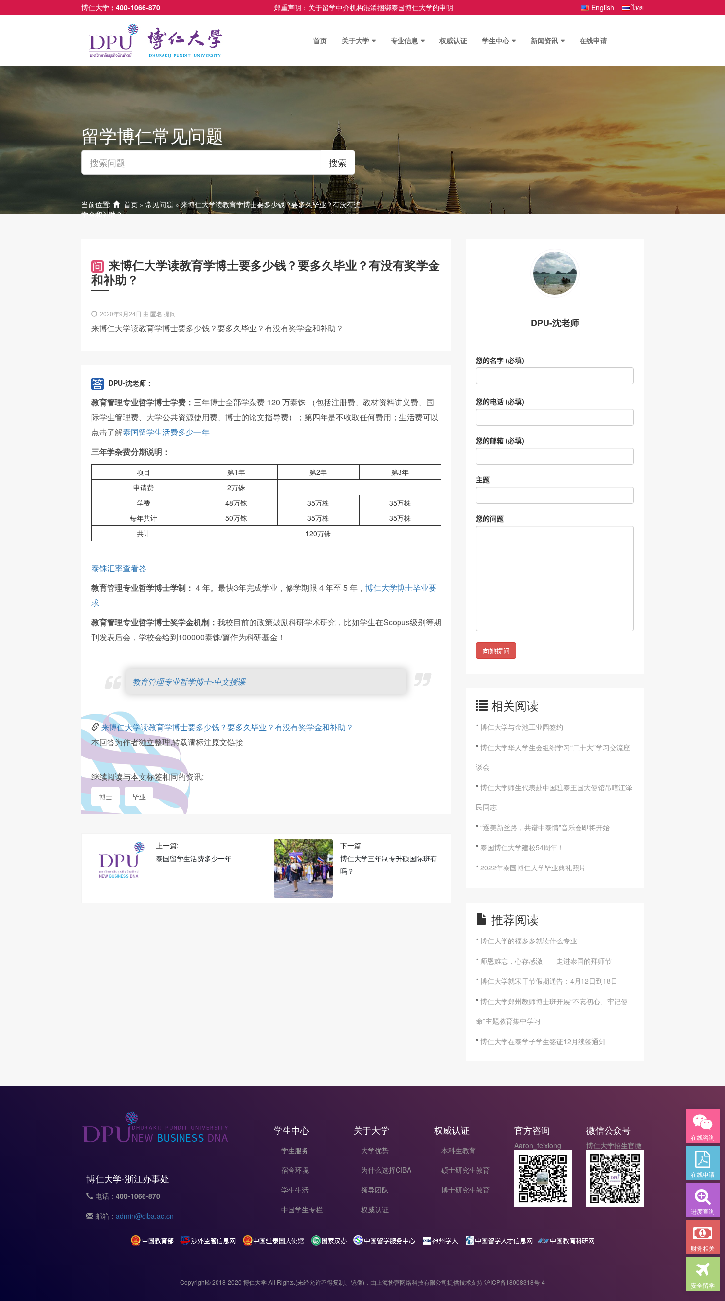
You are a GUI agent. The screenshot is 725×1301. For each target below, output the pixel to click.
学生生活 (295, 1189)
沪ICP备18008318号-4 (514, 1282)
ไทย (637, 7)
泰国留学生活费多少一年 (166, 431)
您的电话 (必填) (500, 401)
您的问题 (490, 518)
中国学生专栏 (302, 1209)
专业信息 (404, 40)
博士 (105, 796)
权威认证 (453, 40)
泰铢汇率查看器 (118, 568)
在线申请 (593, 40)
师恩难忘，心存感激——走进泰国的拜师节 (546, 961)
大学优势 (375, 1150)
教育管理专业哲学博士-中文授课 (188, 681)
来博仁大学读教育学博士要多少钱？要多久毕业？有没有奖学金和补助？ (227, 727)
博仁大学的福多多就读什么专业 (528, 940)
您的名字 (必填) (500, 360)
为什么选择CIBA (386, 1170)
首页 (320, 40)
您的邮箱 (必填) (500, 440)
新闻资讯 (544, 40)
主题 (483, 479)
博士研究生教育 (465, 1189)
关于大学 (355, 40)
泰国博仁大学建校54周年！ (522, 847)
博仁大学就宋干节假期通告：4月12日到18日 (548, 981)
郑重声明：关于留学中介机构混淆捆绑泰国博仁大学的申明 (363, 7)
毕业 (139, 796)
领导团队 (375, 1189)
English (601, 7)
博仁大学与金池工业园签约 (521, 727)
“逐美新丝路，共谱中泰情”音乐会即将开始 (545, 827)
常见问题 (159, 204)
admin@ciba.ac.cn (145, 1216)
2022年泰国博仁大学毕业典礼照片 (533, 867)
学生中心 (495, 40)
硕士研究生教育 (465, 1170)
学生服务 (295, 1150)
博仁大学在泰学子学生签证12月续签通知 (543, 1041)
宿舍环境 (295, 1170)
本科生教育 (458, 1150)
